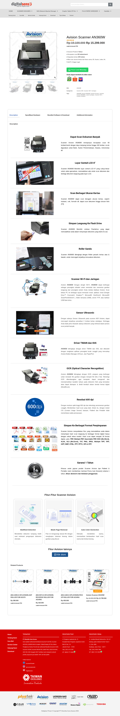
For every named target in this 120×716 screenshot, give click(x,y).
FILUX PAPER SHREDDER (90, 11)
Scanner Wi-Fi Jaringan (90, 90)
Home (10, 634)
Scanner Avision (95, 93)
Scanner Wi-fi (98, 94)
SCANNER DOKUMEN (23, 11)
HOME (11, 11)
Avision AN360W (86, 93)
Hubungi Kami (42, 15)
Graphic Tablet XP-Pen (69, 11)
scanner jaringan (90, 94)
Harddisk (106, 11)
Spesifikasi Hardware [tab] (32, 115)
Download (53, 15)
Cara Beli (22, 15)
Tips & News (62, 15)
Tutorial (71, 15)
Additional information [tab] (85, 115)
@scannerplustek (30, 667)
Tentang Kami (12, 15)
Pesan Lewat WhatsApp (78, 69)
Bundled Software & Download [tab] (58, 115)
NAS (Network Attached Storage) (46, 11)
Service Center (31, 15)
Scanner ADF (80, 90)
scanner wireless (81, 96)
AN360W (79, 93)
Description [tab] (14, 115)
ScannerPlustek (30, 663)
